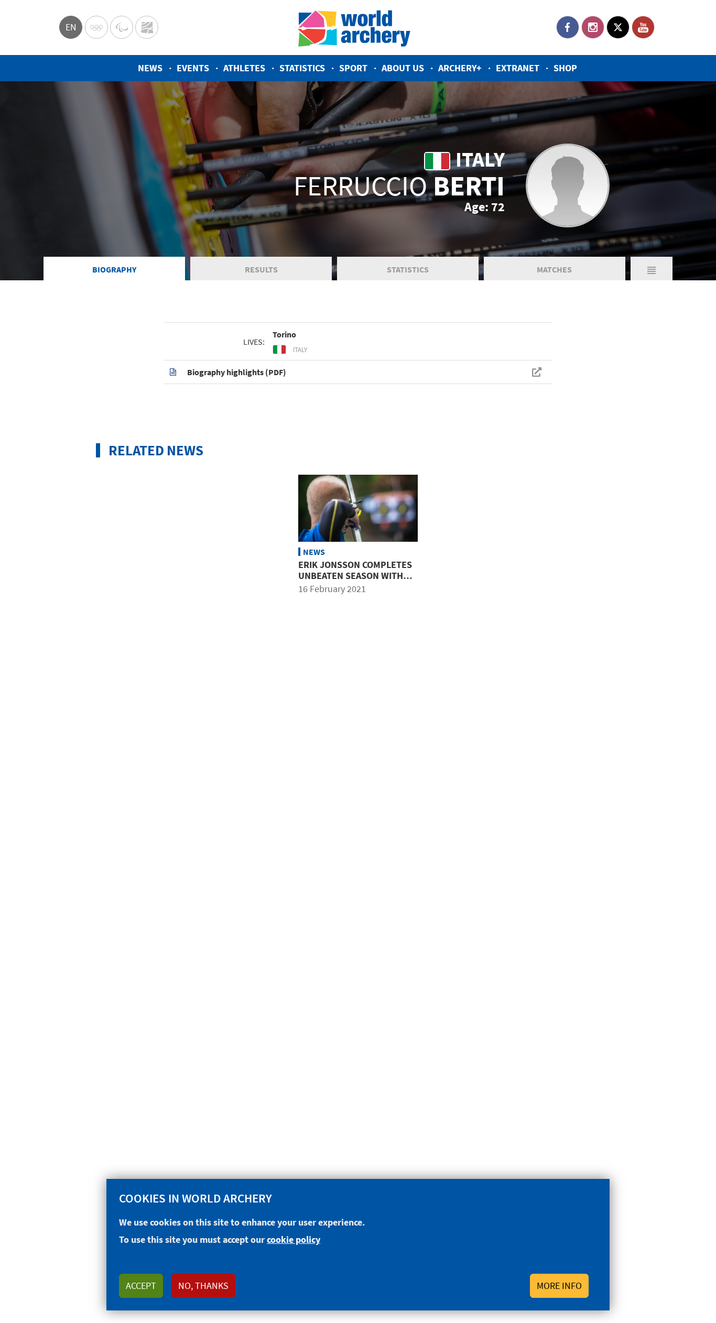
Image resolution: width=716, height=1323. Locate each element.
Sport (353, 68)
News (150, 68)
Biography (114, 269)
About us (403, 68)
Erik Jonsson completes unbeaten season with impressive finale (355, 576)
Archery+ (460, 68)
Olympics (96, 27)
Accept (141, 1286)
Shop (565, 68)
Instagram (592, 27)
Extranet (517, 68)
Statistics (302, 68)
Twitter (618, 27)
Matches (554, 269)
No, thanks (203, 1286)
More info (559, 1286)
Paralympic (121, 27)
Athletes (244, 68)
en (71, 27)
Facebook (567, 27)
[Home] (354, 27)
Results (261, 269)
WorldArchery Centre (146, 27)
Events (193, 68)
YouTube (643, 27)
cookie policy (293, 1239)
